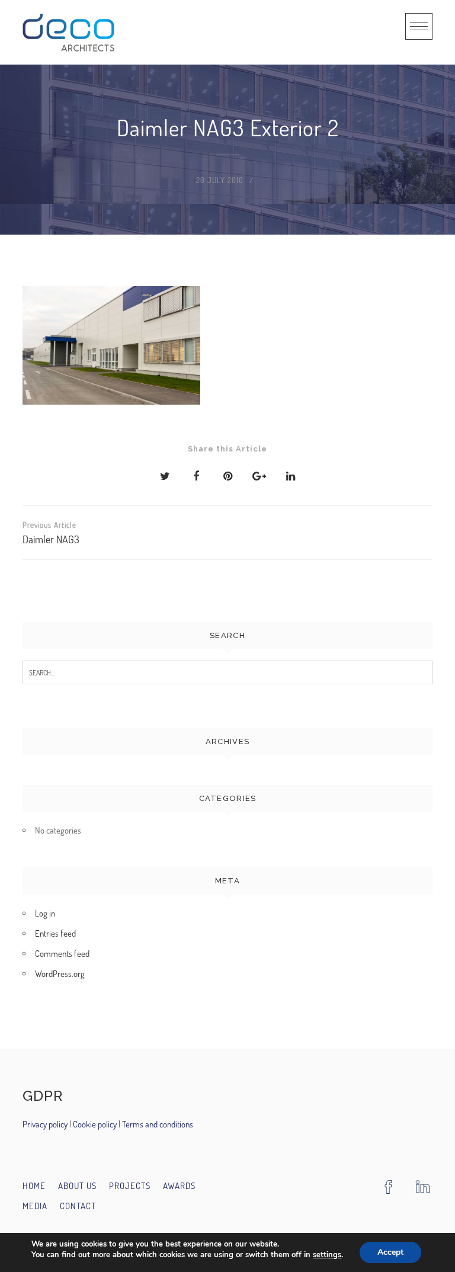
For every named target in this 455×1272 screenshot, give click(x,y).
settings (327, 1254)
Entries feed (55, 933)
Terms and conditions (157, 1124)
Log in (45, 913)
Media (35, 1206)
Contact (78, 1206)
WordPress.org (60, 973)
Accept (390, 1252)
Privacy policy (46, 1124)
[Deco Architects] (68, 32)
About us (77, 1185)
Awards (179, 1185)
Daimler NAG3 (51, 533)
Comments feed (62, 953)
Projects (129, 1185)
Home (34, 1185)
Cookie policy (94, 1124)
